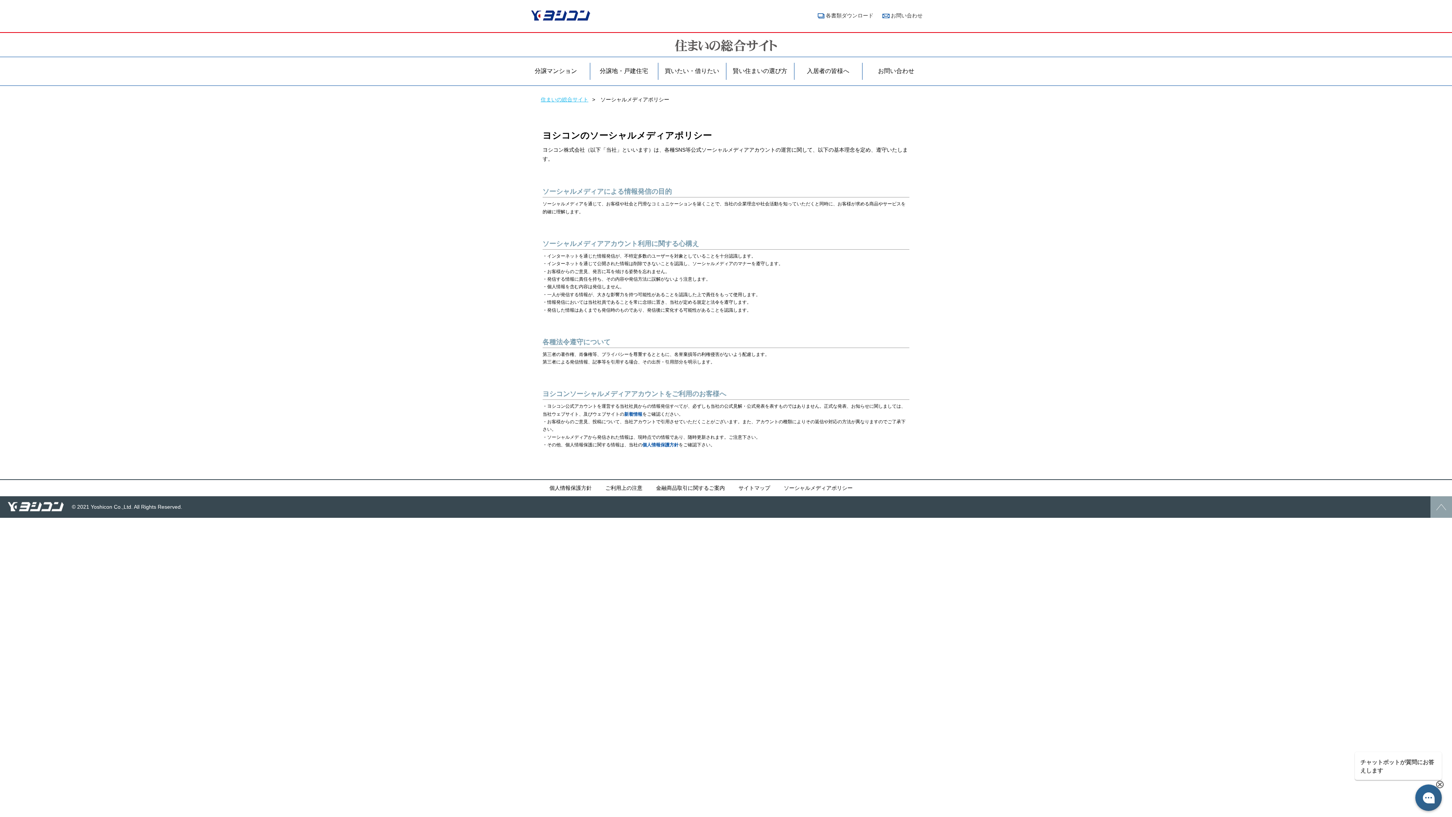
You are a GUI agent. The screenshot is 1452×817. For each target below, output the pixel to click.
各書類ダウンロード (849, 15)
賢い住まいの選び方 (760, 71)
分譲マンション (556, 71)
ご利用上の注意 (623, 488)
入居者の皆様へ (828, 71)
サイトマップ (754, 488)
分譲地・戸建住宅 (624, 71)
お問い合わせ (907, 15)
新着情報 (633, 414)
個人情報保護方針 (660, 444)
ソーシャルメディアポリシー (818, 488)
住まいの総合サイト (564, 99)
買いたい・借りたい (692, 71)
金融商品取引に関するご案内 (690, 488)
